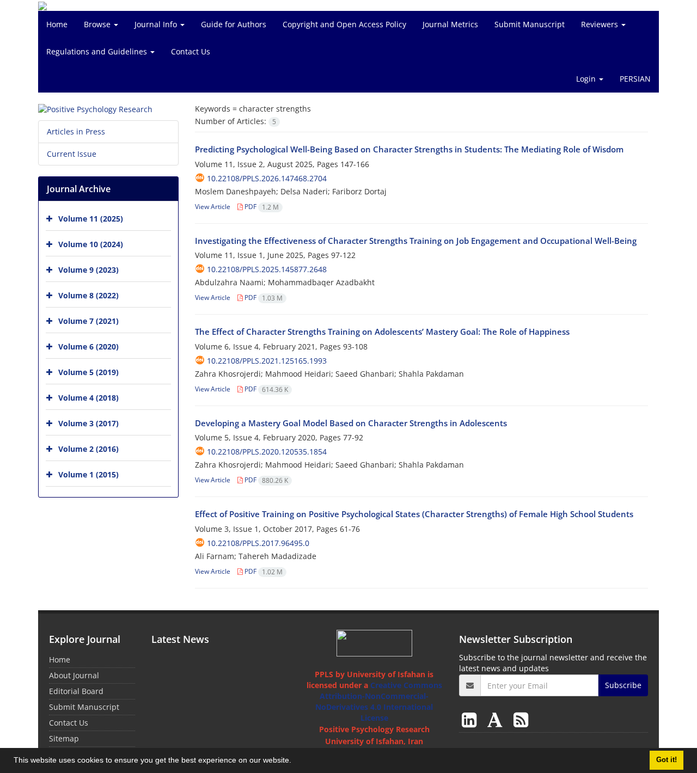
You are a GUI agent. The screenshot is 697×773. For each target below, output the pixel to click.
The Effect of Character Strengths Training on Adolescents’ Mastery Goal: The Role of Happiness (382, 331)
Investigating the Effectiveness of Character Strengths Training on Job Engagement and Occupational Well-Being (416, 240)
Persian (635, 78)
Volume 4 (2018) (88, 397)
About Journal (74, 675)
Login (587, 78)
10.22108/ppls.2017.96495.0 (258, 543)
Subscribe (623, 685)
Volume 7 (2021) (88, 321)
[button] (295, 761)
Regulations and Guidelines (97, 51)
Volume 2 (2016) (88, 449)
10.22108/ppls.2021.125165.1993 (267, 360)
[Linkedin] (471, 719)
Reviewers (600, 24)
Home (57, 24)
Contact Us (190, 51)
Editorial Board (76, 691)
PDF (261, 206)
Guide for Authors (233, 24)
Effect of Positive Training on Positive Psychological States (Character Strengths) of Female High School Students (414, 513)
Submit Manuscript (529, 24)
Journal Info (156, 24)
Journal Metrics (450, 24)
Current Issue (71, 154)
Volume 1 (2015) (88, 474)
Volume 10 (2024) (90, 244)
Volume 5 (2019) (88, 372)
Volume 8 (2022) (88, 295)
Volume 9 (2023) (88, 270)
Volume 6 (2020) (88, 346)
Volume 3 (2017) (88, 423)
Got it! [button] (666, 760)
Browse (98, 24)
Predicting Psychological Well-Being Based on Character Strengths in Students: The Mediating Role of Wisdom (409, 149)
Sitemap (64, 738)
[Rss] (521, 719)
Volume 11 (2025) (90, 218)
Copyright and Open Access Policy (344, 24)
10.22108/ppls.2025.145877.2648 (267, 269)
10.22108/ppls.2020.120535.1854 (267, 451)
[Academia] (497, 719)
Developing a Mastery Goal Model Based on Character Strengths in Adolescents (351, 423)
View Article (212, 206)
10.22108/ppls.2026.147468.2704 (267, 178)
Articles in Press (76, 131)
